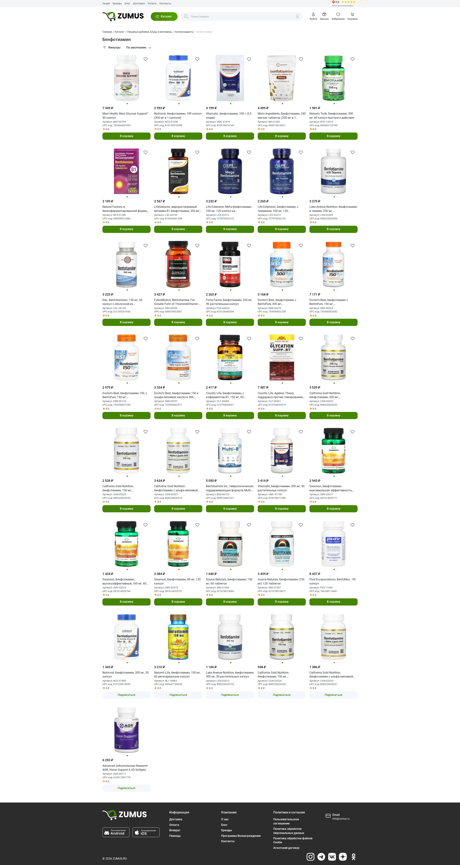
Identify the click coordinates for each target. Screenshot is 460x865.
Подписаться (126, 695)
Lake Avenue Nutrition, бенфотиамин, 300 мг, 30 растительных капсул (230, 674)
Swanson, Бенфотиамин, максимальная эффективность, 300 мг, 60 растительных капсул (331, 488)
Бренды (117, 3)
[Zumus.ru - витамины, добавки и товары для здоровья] (123, 16)
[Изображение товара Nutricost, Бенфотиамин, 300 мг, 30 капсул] (126, 637)
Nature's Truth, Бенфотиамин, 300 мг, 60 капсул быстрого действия (331, 115)
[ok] (354, 857)
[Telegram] (321, 857)
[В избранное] (145, 59)
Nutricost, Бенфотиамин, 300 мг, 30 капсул (125, 674)
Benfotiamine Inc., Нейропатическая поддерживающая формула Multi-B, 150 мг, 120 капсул (230, 488)
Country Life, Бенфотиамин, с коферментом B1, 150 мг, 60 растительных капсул (225, 395)
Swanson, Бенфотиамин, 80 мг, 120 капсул (177, 581)
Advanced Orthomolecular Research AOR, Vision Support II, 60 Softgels (125, 767)
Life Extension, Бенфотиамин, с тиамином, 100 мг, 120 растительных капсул (278, 209)
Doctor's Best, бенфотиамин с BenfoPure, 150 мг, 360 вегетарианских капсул (328, 302)
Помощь (175, 836)
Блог (127, 3)
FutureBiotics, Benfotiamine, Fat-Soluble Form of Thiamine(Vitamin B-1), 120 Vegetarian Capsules (177, 302)
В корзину (126, 136)
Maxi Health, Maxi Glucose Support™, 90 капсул (125, 115)
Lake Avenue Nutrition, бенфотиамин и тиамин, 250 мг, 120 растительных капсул (333, 209)
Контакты (165, 3)
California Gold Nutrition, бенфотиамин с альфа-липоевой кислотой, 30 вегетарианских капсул (331, 675)
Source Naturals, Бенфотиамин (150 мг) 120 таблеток (281, 581)
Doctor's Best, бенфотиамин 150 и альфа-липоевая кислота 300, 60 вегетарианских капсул (176, 395)
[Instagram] (310, 857)
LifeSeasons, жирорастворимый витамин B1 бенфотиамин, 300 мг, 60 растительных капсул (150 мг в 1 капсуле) (178, 209)
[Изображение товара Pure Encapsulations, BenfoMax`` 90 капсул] (333, 544)
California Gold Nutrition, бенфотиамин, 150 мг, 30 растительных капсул (274, 675)
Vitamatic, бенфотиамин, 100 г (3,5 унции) (228, 115)
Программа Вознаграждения (241, 836)
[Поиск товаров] (186, 16)
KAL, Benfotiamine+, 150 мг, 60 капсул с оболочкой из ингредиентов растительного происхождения (122, 302)
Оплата (152, 3)
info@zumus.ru (341, 818)
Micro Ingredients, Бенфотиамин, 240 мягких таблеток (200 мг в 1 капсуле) (282, 116)
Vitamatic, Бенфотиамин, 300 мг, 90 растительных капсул (281, 488)
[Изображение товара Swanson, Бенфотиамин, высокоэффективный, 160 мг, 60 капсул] (126, 544)
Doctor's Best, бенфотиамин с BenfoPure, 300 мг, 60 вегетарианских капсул (277, 302)
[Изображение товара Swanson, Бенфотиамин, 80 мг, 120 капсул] (178, 544)
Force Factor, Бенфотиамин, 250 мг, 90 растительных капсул (229, 302)
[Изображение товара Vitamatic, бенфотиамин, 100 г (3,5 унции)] (230, 78)
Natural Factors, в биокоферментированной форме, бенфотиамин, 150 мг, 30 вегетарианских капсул (124, 209)
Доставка (139, 3)
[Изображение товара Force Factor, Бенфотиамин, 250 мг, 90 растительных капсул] (230, 264)
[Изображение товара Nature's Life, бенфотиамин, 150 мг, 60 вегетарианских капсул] (178, 637)
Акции (106, 3)
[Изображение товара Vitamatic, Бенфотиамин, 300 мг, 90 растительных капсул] (282, 451)
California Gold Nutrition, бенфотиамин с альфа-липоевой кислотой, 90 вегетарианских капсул (176, 488)
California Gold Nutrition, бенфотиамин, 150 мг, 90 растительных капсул (118, 488)
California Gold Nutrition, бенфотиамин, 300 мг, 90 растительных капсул (325, 395)
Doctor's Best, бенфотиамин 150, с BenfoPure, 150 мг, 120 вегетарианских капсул (124, 395)
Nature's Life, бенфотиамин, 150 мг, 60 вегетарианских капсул (177, 674)
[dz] (343, 857)
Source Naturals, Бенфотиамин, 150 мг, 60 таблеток (229, 581)
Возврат (174, 830)
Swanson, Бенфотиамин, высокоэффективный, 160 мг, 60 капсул (124, 582)
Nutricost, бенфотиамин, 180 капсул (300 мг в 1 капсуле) (178, 115)
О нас (225, 819)
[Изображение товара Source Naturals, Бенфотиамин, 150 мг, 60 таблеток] (230, 544)
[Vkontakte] (332, 857)
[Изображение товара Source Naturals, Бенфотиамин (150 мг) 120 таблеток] (282, 544)
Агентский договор (286, 848)
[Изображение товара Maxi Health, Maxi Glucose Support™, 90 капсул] (126, 78)
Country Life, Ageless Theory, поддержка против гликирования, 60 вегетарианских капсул (280, 395)
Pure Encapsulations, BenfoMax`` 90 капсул (332, 581)
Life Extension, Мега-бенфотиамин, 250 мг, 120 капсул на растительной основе (229, 209)
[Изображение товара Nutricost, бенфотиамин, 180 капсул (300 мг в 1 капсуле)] (178, 78)
